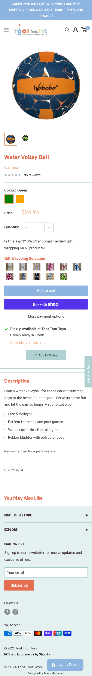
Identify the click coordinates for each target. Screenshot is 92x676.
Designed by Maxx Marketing (46, 673)
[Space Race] (37, 276)
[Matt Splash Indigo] (77, 267)
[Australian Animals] (37, 267)
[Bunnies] (23, 267)
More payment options (46, 316)
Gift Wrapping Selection (24, 258)
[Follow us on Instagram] (15, 612)
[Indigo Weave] (23, 276)
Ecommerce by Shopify (33, 654)
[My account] (75, 29)
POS (7, 654)
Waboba (11, 168)
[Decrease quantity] (26, 227)
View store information (28, 342)
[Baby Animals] (10, 267)
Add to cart (46, 290)
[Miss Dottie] (10, 276)
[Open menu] (6, 29)
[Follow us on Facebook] (7, 612)
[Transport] (50, 276)
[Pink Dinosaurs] (50, 267)
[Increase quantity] (49, 227)
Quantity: (11, 227)
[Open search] (67, 29)
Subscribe (19, 585)
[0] (84, 29)
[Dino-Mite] (64, 276)
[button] (46, 355)
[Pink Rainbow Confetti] (64, 267)
